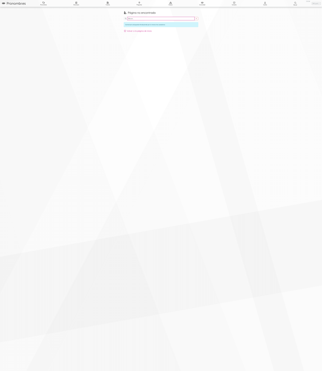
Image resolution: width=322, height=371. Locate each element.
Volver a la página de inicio (139, 31)
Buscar (302, 3)
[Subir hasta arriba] (318, 367)
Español (316, 3)
